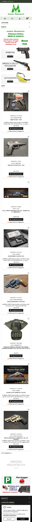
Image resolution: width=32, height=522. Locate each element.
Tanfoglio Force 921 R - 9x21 (16, 165)
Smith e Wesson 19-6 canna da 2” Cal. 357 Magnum (16, 438)
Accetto (23, 519)
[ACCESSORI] (16, 78)
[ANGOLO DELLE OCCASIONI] (16, 65)
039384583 (10, 1)
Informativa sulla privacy (9, 515)
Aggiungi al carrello (16, 355)
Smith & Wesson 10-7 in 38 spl (16, 301)
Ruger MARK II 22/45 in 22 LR (16, 256)
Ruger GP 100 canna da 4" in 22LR (16, 392)
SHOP (3, 86)
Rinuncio (9, 519)
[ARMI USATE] (16, 489)
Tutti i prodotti (7, 453)
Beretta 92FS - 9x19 (16, 119)
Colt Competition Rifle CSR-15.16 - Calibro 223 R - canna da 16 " (16, 211)
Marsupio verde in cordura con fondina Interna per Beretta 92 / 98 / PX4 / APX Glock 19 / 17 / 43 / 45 (16, 348)
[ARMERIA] (16, 52)
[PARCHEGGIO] (16, 480)
